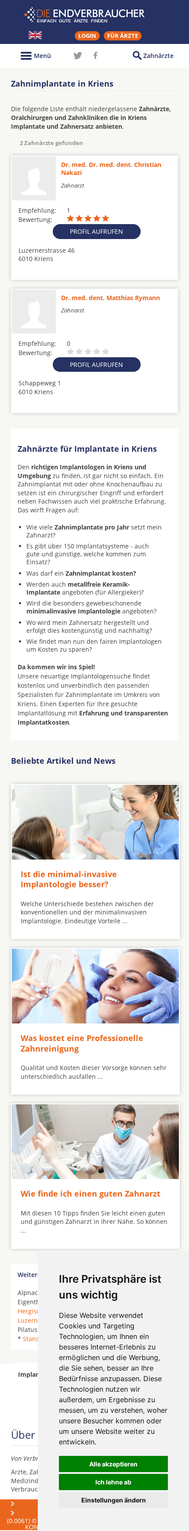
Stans (31, 1339)
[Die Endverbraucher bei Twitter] (77, 55)
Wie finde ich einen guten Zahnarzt (90, 1193)
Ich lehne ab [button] (113, 1482)
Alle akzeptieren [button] (113, 1464)
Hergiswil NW (37, 1311)
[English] (35, 35)
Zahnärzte (158, 55)
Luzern (28, 1320)
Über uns (33, 1503)
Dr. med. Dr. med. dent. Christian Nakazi (111, 168)
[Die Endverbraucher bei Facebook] (95, 55)
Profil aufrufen (96, 231)
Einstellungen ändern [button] (113, 1500)
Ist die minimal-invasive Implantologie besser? (69, 879)
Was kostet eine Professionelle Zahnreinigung (82, 1043)
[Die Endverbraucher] (94, 14)
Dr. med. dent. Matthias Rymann (110, 298)
